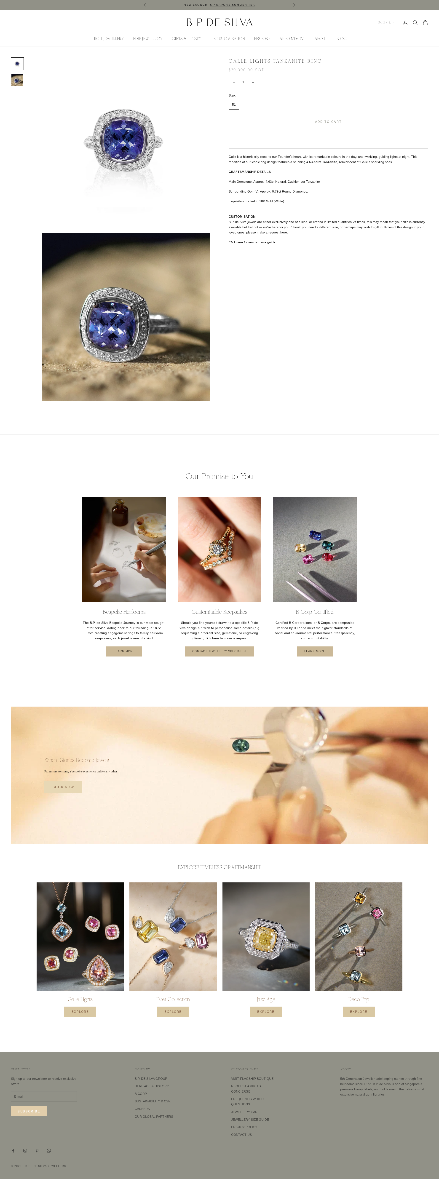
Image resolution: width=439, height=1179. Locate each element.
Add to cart (328, 122)
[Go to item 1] (17, 63)
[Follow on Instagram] (25, 1150)
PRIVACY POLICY (244, 1127)
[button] (328, 136)
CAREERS (142, 1109)
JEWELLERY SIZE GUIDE (250, 1119)
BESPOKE (262, 38)
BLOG (341, 38)
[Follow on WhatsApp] (49, 1150)
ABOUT (320, 38)
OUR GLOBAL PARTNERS (154, 1116)
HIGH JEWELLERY (108, 38)
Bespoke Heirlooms (124, 612)
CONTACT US (241, 1134)
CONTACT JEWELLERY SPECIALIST (219, 651)
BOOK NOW (63, 787)
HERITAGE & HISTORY (152, 1086)
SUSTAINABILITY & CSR (153, 1101)
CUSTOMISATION (229, 38)
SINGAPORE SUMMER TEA (232, 4)
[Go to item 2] (17, 80)
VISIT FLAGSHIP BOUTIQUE (252, 1078)
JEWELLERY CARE (245, 1112)
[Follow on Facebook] (13, 1150)
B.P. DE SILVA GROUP (151, 1078)
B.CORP (141, 1094)
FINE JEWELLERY (148, 38)
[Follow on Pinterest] (37, 1150)
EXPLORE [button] (80, 1011)
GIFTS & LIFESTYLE (188, 38)
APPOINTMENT (292, 38)
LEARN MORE (124, 651)
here (283, 232)
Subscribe (29, 1111)
